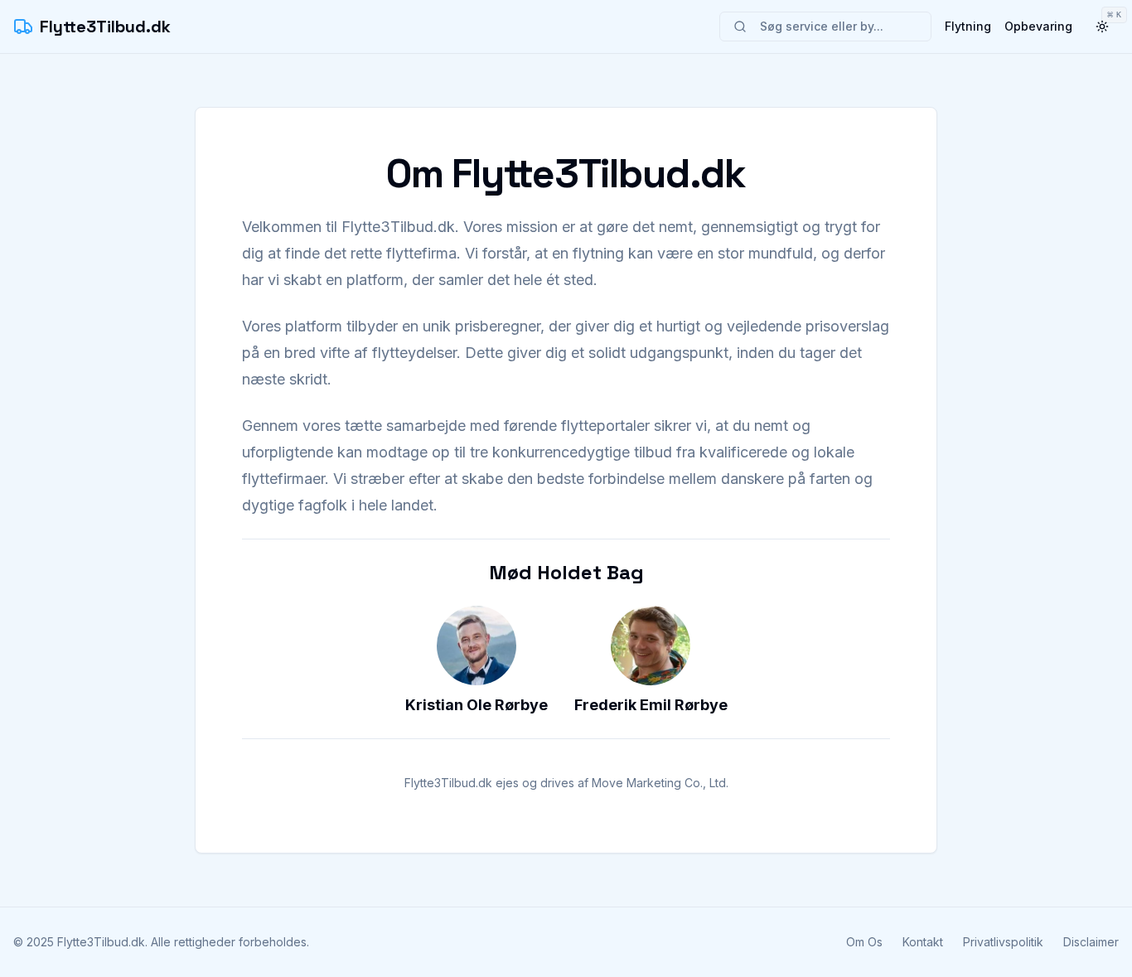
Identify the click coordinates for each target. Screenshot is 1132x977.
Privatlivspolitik (1003, 942)
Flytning (968, 26)
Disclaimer (1091, 942)
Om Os (864, 942)
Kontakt (922, 942)
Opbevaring (1038, 26)
